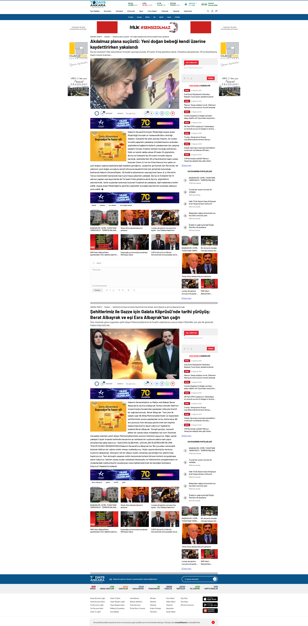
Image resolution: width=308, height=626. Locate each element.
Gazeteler (188, 11)
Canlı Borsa (134, 598)
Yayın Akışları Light (117, 602)
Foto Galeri (152, 11)
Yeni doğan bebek (126, 205)
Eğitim (161, 17)
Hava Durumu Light (97, 598)
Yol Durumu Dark (96, 608)
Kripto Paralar (211, 588)
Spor (141, 11)
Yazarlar (176, 11)
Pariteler (181, 588)
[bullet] (122, 290)
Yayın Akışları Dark (117, 605)
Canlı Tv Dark (115, 598)
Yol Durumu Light (97, 605)
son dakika (112, 205)
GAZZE (116, 482)
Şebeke (102, 205)
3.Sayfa (130, 17)
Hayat (169, 17)
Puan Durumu (154, 588)
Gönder (97, 290)
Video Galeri (170, 602)
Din (154, 17)
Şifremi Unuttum (187, 605)
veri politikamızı (181, 622)
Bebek (94, 205)
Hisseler (168, 588)
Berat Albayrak (97, 482)
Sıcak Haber (171, 612)
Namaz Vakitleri (107, 588)
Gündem (119, 11)
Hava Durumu (138, 588)
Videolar (164, 11)
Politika (177, 17)
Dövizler (153, 602)
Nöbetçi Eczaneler (117, 608)
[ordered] (119, 290)
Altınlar (153, 598)
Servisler (107, 11)
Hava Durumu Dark (97, 602)
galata (108, 482)
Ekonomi (131, 11)
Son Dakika (94, 11)
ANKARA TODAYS (96, 37)
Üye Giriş (184, 598)
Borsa (93, 588)
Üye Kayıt (184, 602)
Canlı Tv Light (95, 612)
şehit (123, 482)
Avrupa (139, 17)
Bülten (147, 17)
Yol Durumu (195, 588)
